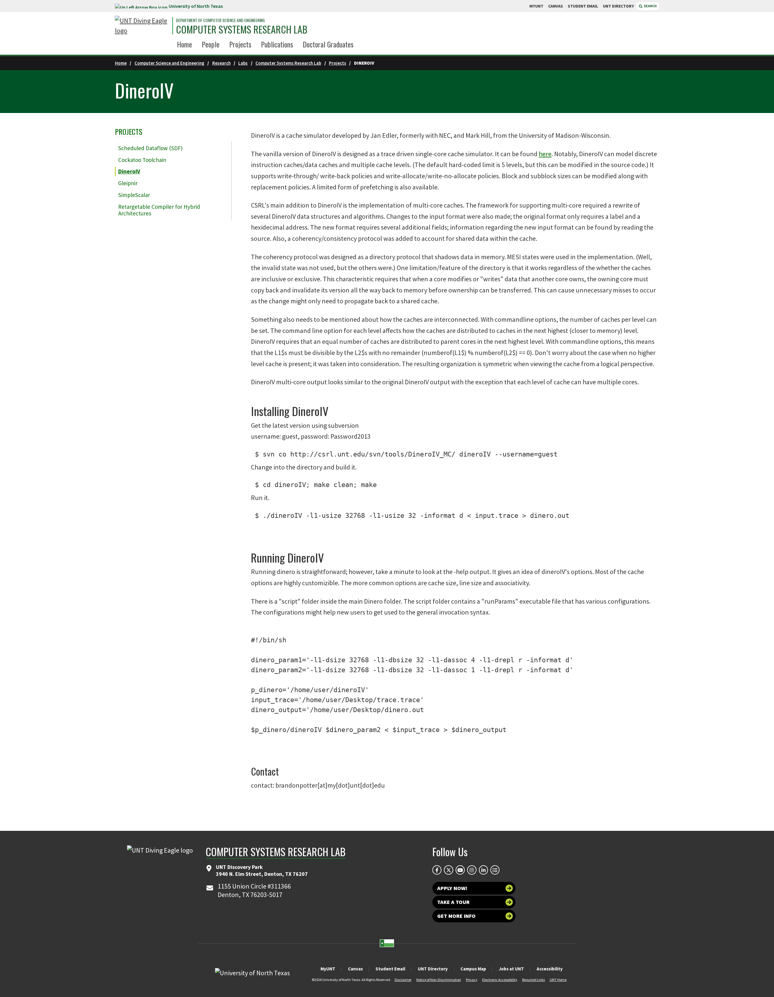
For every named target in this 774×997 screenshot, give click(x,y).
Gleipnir (128, 183)
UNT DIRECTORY (618, 6)
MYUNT (536, 6)
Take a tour (453, 902)
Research (221, 63)
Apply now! (452, 888)
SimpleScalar (134, 194)
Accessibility (550, 969)
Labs (243, 63)
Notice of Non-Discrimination (438, 979)
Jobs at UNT (511, 969)
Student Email (390, 969)
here (545, 154)
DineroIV (129, 171)
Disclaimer (403, 979)
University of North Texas (196, 6)
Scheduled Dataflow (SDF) (150, 148)
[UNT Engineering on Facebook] (436, 869)
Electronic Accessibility (499, 979)
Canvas (355, 969)
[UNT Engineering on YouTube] (460, 869)
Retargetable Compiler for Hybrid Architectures (159, 210)
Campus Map (473, 969)
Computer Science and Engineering (169, 63)
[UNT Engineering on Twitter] (448, 869)
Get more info (456, 915)
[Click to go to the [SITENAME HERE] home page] (142, 26)
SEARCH (650, 6)
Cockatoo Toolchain (142, 159)
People (211, 44)
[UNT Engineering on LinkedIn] (483, 869)
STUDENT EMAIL (583, 6)
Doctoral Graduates (328, 44)
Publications (277, 44)
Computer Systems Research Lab (241, 29)
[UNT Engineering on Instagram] (471, 869)
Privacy (471, 979)
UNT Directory (433, 969)
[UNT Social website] (494, 869)
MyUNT (327, 969)
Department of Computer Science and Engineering (220, 20)
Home (184, 44)
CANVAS (555, 6)
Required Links (533, 979)
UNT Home (558, 979)
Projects (240, 44)
